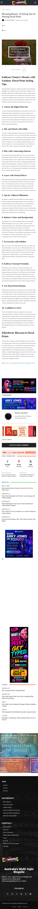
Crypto (4, 709)
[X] (26, 894)
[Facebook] (7, 894)
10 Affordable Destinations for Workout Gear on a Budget (27, 475)
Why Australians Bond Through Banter (13, 690)
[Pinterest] (17, 894)
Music (4, 702)
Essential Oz (6, 493)
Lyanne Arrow (4, 755)
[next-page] (6, 525)
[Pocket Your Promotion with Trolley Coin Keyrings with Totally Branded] (15, 765)
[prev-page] (3, 525)
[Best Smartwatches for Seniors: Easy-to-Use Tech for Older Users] (19, 745)
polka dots (32, 157)
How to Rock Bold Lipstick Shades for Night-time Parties (21, 363)
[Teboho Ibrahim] (3, 20)
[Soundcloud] (21, 894)
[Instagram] (12, 894)
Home (3, 9)
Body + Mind (6, 486)
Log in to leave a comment (19, 445)
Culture (4, 715)
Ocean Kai (3, 771)
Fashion (8, 9)
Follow (19, 460)
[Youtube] (30, 894)
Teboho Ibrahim (10, 20)
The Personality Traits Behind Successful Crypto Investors (19, 712)
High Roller (6, 694)
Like (7, 460)
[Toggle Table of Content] (23, 70)
